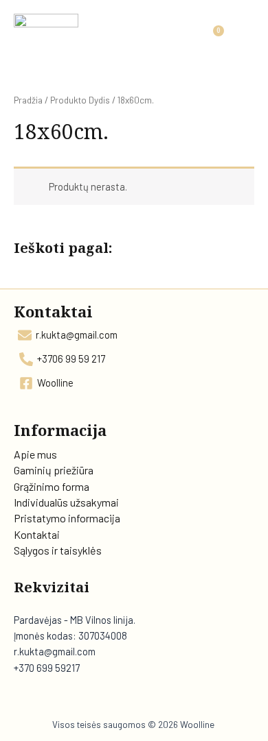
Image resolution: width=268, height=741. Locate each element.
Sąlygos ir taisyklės (58, 550)
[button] (244, 38)
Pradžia (28, 100)
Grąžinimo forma (51, 486)
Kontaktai (37, 534)
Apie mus (35, 454)
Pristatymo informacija (67, 517)
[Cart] (212, 38)
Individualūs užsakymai (66, 502)
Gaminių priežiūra (53, 469)
